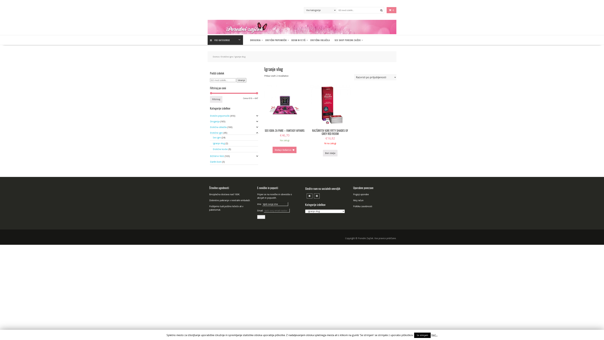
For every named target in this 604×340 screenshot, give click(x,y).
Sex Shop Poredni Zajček (348, 40)
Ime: (259, 204)
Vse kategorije (222, 40)
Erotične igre (227, 56)
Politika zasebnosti (362, 206)
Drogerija (255, 40)
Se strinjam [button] (422, 335)
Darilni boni (215, 161)
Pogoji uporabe (361, 194)
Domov (216, 56)
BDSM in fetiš (298, 40)
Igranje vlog (219, 143)
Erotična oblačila (320, 40)
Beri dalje (330, 153)
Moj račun (358, 200)
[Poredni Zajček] (302, 33)
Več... (434, 335)
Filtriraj (216, 99)
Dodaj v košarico (283, 149)
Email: (260, 210)
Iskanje (241, 80)
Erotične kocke (220, 149)
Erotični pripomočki (276, 40)
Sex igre (217, 137)
